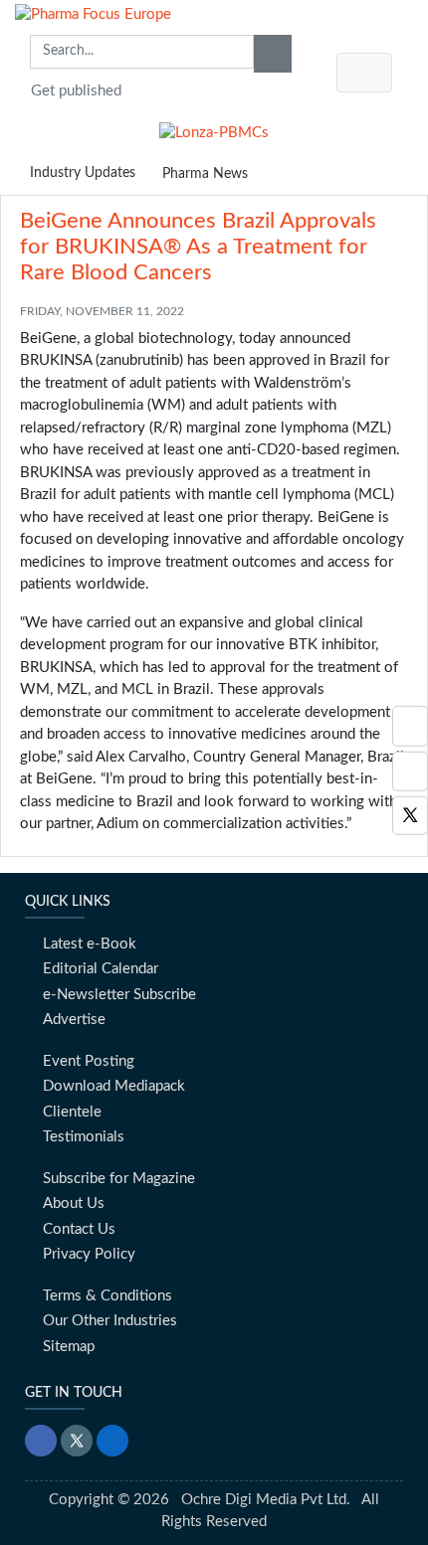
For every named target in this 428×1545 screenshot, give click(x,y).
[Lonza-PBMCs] (214, 128)
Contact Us (79, 1229)
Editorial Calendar (100, 968)
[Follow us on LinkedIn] (410, 726)
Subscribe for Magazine (119, 1178)
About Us (74, 1203)
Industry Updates (82, 173)
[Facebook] (410, 771)
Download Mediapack (114, 1086)
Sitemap (69, 1346)
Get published (76, 91)
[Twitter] (410, 815)
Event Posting (88, 1061)
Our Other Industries (110, 1320)
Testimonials (83, 1136)
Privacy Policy (89, 1254)
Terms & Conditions (107, 1295)
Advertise (74, 1019)
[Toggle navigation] (364, 72)
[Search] (273, 54)
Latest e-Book (89, 944)
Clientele (72, 1112)
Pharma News (205, 174)
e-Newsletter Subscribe (119, 994)
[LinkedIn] (112, 1441)
